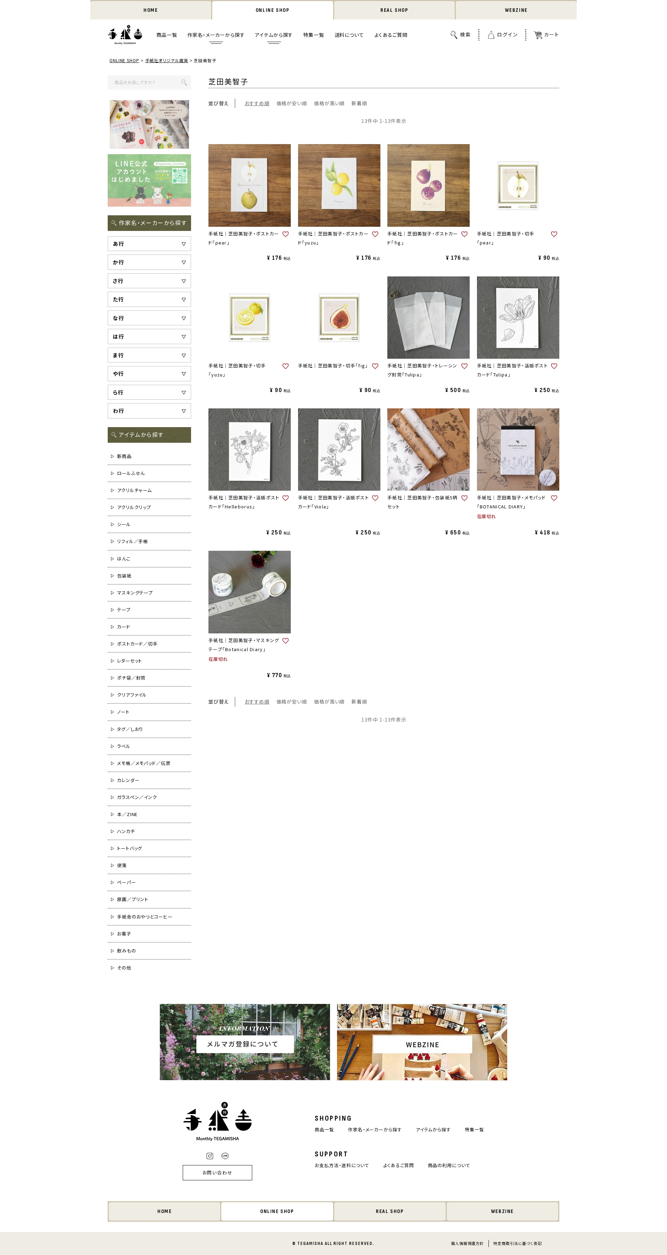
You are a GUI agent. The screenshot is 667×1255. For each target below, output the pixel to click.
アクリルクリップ (134, 507)
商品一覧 (166, 35)
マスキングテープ (135, 592)
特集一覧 (313, 35)
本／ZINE (127, 814)
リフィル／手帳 (132, 541)
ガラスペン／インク (137, 797)
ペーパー (126, 882)
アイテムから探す (274, 35)
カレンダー (128, 780)
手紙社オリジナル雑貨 (166, 60)
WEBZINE (516, 10)
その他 (124, 967)
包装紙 (124, 575)
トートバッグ (129, 848)
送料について (349, 35)
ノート (123, 711)
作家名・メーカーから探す (216, 35)
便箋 (122, 865)
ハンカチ (126, 831)
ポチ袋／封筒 (131, 677)
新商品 (124, 456)
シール (124, 524)
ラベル (124, 746)
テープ (124, 609)
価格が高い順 (329, 103)
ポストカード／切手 (137, 643)
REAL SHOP (394, 10)
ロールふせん (131, 473)
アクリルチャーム (134, 490)
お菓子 (124, 933)
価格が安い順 (292, 103)
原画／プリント (132, 899)
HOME (150, 10)
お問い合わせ (218, 1172)
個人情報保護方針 (467, 1243)
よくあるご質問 (390, 35)
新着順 (359, 103)
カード (123, 626)
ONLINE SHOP (273, 10)
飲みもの (126, 950)
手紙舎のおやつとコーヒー (145, 916)
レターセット (129, 660)
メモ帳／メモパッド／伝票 (144, 763)
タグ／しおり (130, 729)
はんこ (124, 558)
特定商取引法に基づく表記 (517, 1243)
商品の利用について (449, 1165)
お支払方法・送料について (342, 1165)
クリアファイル (132, 694)
